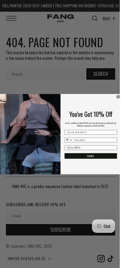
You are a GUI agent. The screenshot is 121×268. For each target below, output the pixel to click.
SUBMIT (88, 155)
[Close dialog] (116, 96)
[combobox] (66, 140)
